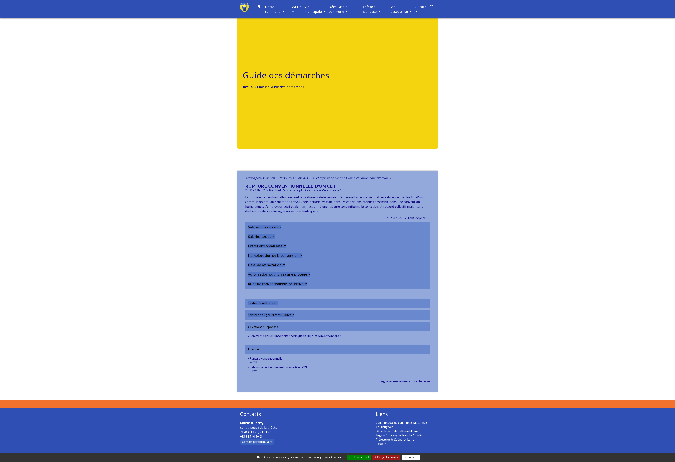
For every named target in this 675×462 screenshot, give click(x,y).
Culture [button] (420, 6)
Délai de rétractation (265, 265)
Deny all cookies (387, 457)
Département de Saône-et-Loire (397, 431)
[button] (259, 7)
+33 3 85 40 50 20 (251, 436)
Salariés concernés (263, 227)
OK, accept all (360, 457)
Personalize (410, 457)
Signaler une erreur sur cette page (405, 381)
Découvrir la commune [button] (338, 9)
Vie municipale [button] (314, 9)
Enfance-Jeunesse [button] (370, 9)
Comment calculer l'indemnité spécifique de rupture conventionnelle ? (295, 336)
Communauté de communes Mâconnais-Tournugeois (402, 425)
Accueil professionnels (260, 178)
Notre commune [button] (273, 9)
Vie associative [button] (400, 9)
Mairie (262, 87)
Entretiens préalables (265, 246)
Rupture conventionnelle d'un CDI (370, 178)
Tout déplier (418, 218)
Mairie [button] (296, 6)
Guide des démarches (286, 87)
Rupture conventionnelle (266, 358)
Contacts (250, 414)
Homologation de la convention (274, 255)
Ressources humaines (293, 178)
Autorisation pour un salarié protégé (278, 274)
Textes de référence (261, 303)
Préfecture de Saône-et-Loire (395, 439)
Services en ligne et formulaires (270, 315)
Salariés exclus (260, 236)
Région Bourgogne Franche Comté (399, 435)
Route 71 (381, 444)
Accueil (249, 87)
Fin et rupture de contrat (328, 178)
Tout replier (396, 218)
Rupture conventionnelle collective (276, 284)
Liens (382, 414)
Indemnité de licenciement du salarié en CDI (278, 367)
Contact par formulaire (257, 442)
